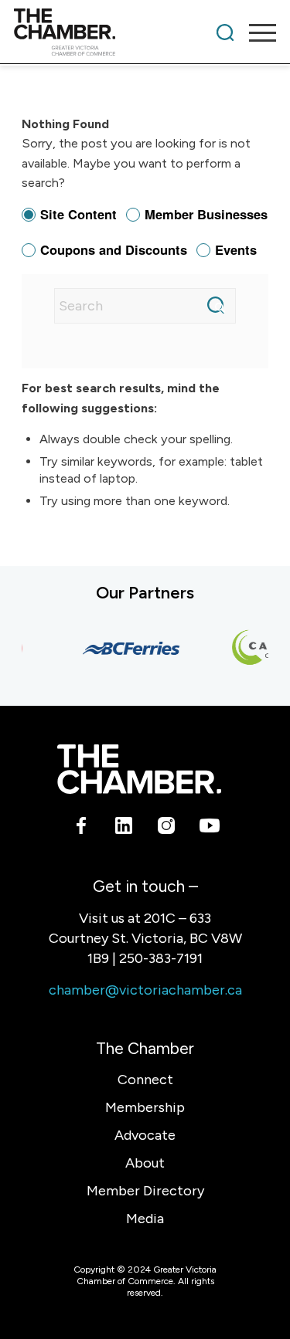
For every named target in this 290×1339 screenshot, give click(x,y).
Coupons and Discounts (113, 249)
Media (145, 1218)
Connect (145, 1079)
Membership (145, 1107)
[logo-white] (138, 769)
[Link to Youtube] (209, 828)
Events (236, 249)
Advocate (145, 1135)
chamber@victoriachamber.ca (145, 989)
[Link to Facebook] (81, 828)
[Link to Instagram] (167, 828)
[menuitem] (225, 32)
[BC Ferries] (128, 648)
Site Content (78, 214)
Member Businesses (206, 214)
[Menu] (255, 32)
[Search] (225, 32)
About (145, 1162)
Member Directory (145, 1190)
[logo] (118, 32)
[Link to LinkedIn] (124, 828)
